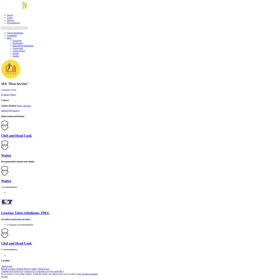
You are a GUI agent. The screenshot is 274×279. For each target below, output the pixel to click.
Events (16, 53)
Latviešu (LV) (43, 271)
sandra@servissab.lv (10, 110)
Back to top (6, 266)
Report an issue (8, 269)
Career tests (18, 48)
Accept (4, 276)
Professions (18, 43)
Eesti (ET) (19, 271)
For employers (13, 23)
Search (10, 15)
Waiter (6, 155)
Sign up (10, 20)
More (9, 38)
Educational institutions (23, 46)
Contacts (19, 269)
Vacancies (17, 40)
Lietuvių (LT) (30, 271)
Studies (16, 56)
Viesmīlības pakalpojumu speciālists (15, 219)
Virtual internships (15, 33)
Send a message (24, 106)
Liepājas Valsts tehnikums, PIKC (25, 213)
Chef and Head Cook (16, 135)
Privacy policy (30, 269)
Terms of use (43, 269)
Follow (13, 94)
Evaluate (5, 94)
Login (9, 18)
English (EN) (7, 271)
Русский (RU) (57, 271)
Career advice (19, 51)
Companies (12, 35)
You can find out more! (87, 274)
